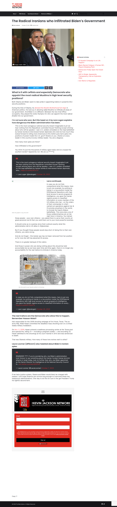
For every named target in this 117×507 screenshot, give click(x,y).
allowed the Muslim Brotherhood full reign (50, 108)
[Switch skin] (77, 13)
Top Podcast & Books (33, 13)
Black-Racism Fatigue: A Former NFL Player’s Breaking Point (91, 66)
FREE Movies (22, 13)
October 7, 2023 (48, 368)
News (14, 13)
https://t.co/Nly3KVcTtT (30, 170)
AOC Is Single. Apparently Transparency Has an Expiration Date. (90, 76)
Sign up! (43, 440)
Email (18, 416)
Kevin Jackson (16, 25)
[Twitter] (75, 13)
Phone (18, 424)
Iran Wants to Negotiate (87, 81)
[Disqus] (43, 475)
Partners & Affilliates (46, 13)
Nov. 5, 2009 (19, 330)
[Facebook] (72, 13)
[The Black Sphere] (17, 5)
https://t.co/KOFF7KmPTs (25, 305)
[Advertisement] (91, 40)
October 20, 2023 (43, 174)
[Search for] (103, 13)
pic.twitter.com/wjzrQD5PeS (29, 364)
